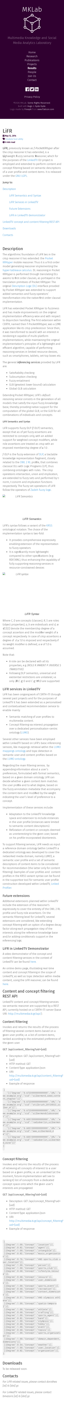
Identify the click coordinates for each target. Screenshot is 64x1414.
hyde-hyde (40, 106)
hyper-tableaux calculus (17, 270)
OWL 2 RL (25, 462)
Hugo (29, 106)
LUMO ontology (16, 758)
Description (9, 189)
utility (20, 139)
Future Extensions (20, 208)
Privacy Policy (32, 96)
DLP (41, 454)
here (33, 961)
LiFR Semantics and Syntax (25, 195)
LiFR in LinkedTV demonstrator (27, 215)
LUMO (24, 732)
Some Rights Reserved (39, 103)
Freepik (28, 109)
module (9, 139)
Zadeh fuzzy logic (41, 489)
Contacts (8, 235)
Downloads (9, 228)
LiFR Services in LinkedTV (23, 202)
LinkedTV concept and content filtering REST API (31, 221)
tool (16, 139)
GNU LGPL (21, 175)
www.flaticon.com (45, 109)
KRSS (49, 525)
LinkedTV (32, 160)
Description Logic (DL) (24, 286)
